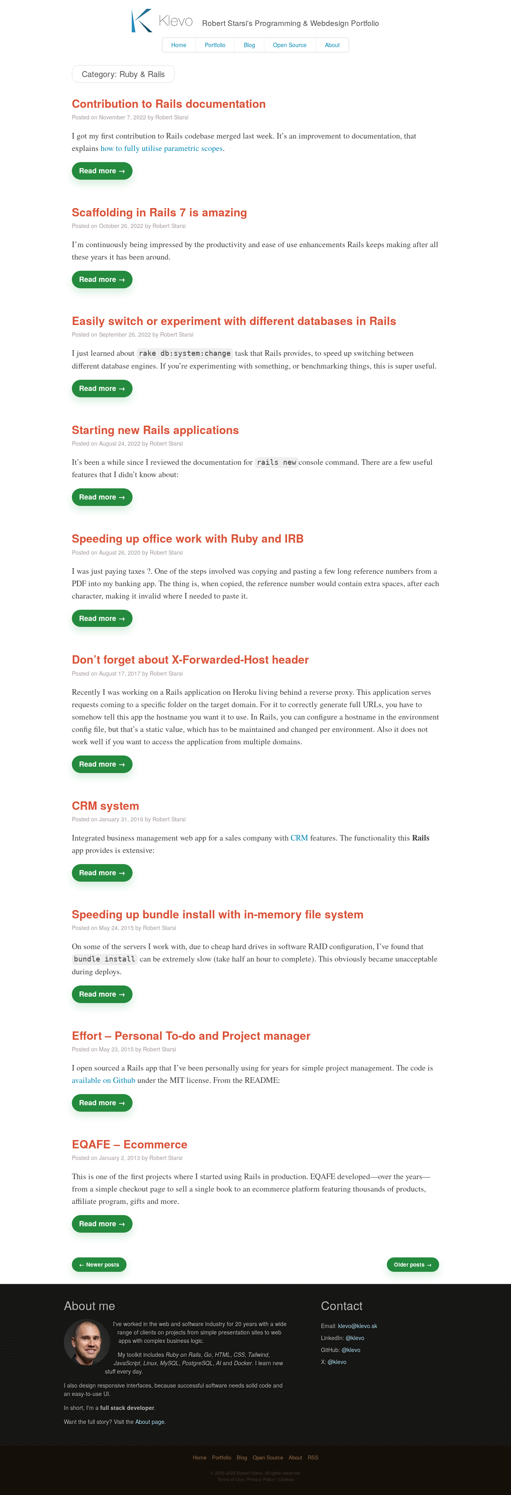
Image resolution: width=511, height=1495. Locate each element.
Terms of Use (230, 1479)
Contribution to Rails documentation (169, 103)
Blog (249, 45)
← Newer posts (99, 1264)
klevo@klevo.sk (357, 1326)
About (332, 45)
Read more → (102, 170)
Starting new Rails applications (155, 429)
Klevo (163, 20)
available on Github (103, 1080)
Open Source (290, 45)
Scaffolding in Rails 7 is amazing (159, 212)
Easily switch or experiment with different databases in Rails (234, 320)
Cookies (286, 1479)
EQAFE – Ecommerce (130, 1144)
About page (149, 1422)
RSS (313, 1457)
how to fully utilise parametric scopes (162, 148)
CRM (299, 837)
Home (178, 45)
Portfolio (215, 45)
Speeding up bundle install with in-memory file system (218, 914)
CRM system (105, 805)
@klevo (355, 1338)
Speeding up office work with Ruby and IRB (188, 538)
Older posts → (413, 1264)
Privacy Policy (261, 1479)
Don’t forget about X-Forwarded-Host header (190, 659)
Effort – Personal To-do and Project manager (191, 1035)
